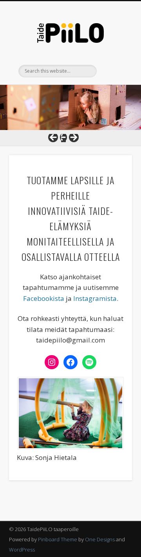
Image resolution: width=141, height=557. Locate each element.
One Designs (100, 539)
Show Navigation (113, 70)
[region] (70, 107)
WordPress (22, 549)
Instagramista (95, 298)
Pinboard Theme (57, 539)
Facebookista (43, 298)
